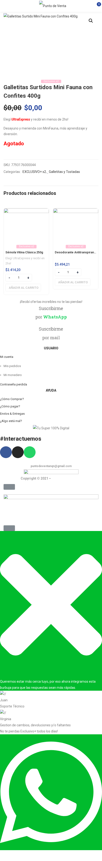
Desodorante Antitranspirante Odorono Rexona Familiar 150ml (76, 252)
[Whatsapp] (30, 452)
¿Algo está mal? (11, 421)
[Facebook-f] (6, 452)
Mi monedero (13, 375)
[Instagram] (18, 452)
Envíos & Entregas (12, 413)
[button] (9, 487)
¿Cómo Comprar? (12, 399)
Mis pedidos (12, 366)
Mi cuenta (6, 357)
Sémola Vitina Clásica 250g (24, 252)
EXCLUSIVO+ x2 (34, 172)
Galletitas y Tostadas (64, 172)
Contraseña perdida (13, 384)
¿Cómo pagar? (10, 406)
